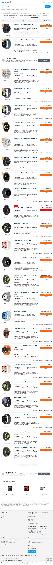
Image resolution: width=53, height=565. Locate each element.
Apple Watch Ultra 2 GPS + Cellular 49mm (25, 172)
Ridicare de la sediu (24, 13)
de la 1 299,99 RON (46, 188)
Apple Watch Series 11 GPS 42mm (22, 105)
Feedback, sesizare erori (6, 544)
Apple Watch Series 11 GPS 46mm (22, 88)
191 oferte (46, 109)
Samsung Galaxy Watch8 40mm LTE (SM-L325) (25, 258)
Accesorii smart (31, 522)
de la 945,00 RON (46, 275)
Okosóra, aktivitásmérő (19, 555)
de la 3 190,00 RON (46, 208)
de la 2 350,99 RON (46, 415)
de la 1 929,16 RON (46, 346)
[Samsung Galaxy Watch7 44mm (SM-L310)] (7, 386)
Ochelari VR (30, 520)
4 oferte (46, 296)
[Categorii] (44, 2)
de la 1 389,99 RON (46, 397)
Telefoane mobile (10, 494)
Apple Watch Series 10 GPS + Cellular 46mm (25, 328)
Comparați (46, 26)
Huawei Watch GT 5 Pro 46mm (34, 532)
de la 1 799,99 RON (46, 69)
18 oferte (46, 142)
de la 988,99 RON (46, 223)
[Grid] (25, 21)
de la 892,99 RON (46, 311)
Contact (3, 516)
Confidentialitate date (6, 558)
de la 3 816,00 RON (46, 40)
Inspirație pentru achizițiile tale (8, 542)
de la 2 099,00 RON (46, 88)
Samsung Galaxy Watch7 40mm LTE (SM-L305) (25, 432)
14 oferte (46, 349)
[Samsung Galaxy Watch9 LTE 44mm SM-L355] (7, 452)
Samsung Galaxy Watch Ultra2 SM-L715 (24, 24)
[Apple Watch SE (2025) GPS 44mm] (7, 245)
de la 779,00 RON (46, 292)
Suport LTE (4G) (33, 13)
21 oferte (46, 315)
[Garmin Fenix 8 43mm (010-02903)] (7, 210)
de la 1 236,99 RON (46, 138)
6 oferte (46, 126)
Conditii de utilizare (16, 558)
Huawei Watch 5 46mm (20, 397)
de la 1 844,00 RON (46, 447)
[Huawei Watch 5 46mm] (7, 402)
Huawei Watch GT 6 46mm (21, 223)
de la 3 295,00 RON (46, 122)
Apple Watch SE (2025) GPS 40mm (22, 364)
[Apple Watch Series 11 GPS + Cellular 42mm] (7, 419)
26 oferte (46, 261)
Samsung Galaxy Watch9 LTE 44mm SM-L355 (25, 447)
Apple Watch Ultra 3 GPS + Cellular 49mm (25, 39)
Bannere (29, 545)
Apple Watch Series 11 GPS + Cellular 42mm (25, 414)
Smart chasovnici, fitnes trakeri (34, 555)
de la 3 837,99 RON (46, 206)
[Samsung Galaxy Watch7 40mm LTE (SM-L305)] (7, 436)
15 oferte (46, 161)
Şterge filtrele (46, 13)
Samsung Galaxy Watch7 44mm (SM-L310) (24, 382)
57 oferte (46, 332)
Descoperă (44, 60)
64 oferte (46, 73)
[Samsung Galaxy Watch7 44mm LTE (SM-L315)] (7, 279)
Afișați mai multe (34, 17)
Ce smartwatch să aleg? (10, 58)
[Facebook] (48, 559)
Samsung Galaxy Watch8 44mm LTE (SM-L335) (25, 188)
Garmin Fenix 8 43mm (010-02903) (23, 207)
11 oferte (46, 28)
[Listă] (23, 21)
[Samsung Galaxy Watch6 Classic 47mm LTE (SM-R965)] (7, 297)
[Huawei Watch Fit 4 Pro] (7, 316)
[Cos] (49, 2)
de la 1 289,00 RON (46, 364)
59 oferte (46, 176)
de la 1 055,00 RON (46, 258)
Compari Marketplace (32, 544)
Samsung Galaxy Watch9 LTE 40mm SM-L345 (25, 157)
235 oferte (46, 92)
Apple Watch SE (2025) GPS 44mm (22, 240)
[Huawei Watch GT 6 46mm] (7, 228)
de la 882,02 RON (46, 432)
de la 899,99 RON (46, 382)
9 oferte (46, 435)
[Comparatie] (46, 2)
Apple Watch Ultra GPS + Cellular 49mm (24, 122)
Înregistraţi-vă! (31, 551)
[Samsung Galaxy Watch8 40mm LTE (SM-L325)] (7, 262)
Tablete (26, 494)
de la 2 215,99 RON (46, 328)
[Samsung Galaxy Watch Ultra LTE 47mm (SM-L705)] (7, 350)
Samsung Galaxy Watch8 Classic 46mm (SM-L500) (39, 530)
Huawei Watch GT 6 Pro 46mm (34, 531)
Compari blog (4, 517)
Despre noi (3, 515)
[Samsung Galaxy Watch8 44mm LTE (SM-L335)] (7, 193)
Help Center (30, 541)
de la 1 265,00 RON (46, 240)
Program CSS (30, 546)
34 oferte (46, 401)
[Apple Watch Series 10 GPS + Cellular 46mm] (7, 333)
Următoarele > (32, 465)
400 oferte (46, 418)
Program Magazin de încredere (35, 542)
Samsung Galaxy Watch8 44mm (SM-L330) (37, 534)
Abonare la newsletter (6, 541)
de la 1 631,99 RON (46, 157)
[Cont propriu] (51, 2)
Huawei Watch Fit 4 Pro (20, 311)
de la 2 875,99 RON (46, 24)
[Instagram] (51, 559)
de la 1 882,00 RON (46, 105)
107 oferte (46, 368)
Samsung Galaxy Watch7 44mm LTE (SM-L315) (25, 275)
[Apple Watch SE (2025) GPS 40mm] (7, 369)
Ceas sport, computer (43, 494)
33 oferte (46, 227)
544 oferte (46, 43)
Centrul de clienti (32, 540)
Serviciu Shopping (32, 548)
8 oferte (46, 279)
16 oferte (46, 451)
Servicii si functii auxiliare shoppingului (10, 540)
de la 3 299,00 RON (46, 173)
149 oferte (46, 244)
